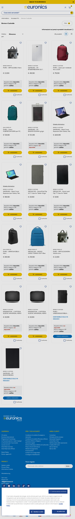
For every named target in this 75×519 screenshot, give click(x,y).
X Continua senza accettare (58, 491)
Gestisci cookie (38, 512)
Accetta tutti (61, 511)
